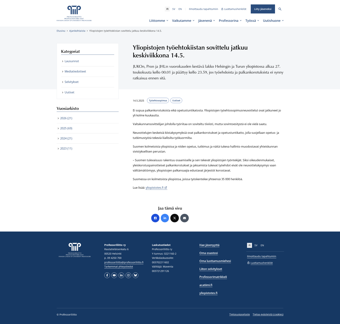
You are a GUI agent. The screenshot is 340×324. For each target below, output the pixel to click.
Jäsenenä (205, 20)
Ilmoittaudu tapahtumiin (203, 9)
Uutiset (176, 100)
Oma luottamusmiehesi (215, 261)
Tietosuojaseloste (239, 314)
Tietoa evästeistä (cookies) (268, 314)
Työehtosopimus (158, 100)
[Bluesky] (135, 275)
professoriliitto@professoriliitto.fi (123, 262)
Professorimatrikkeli (213, 277)
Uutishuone (271, 20)
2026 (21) (66, 118)
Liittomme (157, 20)
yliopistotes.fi (154, 188)
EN (180, 9)
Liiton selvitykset (210, 269)
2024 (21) (66, 138)
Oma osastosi (208, 253)
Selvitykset (72, 82)
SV (173, 9)
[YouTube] (114, 275)
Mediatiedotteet (75, 71)
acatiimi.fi (205, 285)
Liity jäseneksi (262, 9)
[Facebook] (107, 275)
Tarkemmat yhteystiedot (118, 266)
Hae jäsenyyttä (209, 245)
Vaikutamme (181, 20)
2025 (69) (66, 128)
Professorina (228, 20)
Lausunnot (72, 61)
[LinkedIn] (121, 275)
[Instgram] (128, 275)
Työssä (250, 20)
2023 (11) (66, 148)
